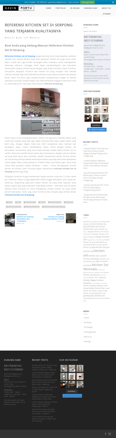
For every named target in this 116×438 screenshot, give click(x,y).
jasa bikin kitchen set (99, 242)
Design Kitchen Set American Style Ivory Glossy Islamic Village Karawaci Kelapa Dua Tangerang (95, 152)
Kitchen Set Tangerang (97, 277)
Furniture (89, 234)
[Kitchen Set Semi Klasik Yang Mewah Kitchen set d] (96, 101)
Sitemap (107, 14)
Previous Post (25, 217)
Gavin (19, 202)
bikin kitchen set (99, 224)
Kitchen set (36, 38)
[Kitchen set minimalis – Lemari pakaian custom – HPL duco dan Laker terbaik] (18, 11)
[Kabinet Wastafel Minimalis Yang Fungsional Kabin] (96, 118)
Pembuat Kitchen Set (91, 298)
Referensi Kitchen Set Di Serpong (54, 207)
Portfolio (61, 8)
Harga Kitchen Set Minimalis (95, 240)
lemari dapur (90, 280)
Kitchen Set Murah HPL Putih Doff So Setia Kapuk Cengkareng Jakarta (96, 187)
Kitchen (43, 202)
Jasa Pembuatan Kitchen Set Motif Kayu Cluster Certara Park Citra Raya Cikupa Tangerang (95, 177)
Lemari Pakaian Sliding (92, 285)
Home (48, 8)
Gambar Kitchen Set (100, 234)
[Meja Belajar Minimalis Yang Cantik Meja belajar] (105, 118)
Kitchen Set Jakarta (94, 261)
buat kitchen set (90, 226)
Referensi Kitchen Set (32, 207)
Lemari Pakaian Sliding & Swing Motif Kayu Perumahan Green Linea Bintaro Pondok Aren (96, 164)
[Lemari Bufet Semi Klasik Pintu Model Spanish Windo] (96, 109)
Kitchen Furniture (55, 202)
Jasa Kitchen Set (98, 247)
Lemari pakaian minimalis (99, 283)
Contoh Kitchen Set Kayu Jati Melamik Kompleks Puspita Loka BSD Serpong (44, 419)
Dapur (10, 202)
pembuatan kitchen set (94, 295)
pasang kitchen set (98, 293)
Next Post (53, 216)
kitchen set (69, 202)
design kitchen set (95, 231)
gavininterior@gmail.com (94, 45)
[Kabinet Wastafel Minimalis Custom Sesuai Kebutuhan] (88, 118)
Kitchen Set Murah (91, 275)
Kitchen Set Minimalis (95, 267)
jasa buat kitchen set (91, 245)
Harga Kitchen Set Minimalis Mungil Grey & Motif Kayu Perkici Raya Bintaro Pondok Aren (95, 198)
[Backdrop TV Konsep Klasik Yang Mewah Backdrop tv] (105, 109)
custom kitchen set (100, 229)
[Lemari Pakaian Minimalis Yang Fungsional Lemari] (88, 109)
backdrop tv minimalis (99, 221)
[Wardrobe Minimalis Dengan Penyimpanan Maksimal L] (105, 101)
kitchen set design (91, 258)
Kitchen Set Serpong (14, 207)
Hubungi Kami (90, 8)
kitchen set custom (97, 255)
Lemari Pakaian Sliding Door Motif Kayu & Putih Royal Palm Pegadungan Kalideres (44, 404)
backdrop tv (87, 222)
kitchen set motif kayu (102, 272)
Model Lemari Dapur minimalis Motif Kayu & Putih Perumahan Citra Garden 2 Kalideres (43, 411)
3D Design (75, 8)
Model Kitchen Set (96, 288)
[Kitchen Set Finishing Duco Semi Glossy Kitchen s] (88, 101)
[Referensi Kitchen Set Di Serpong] (40, 110)
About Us (106, 8)
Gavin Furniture (31, 202)
